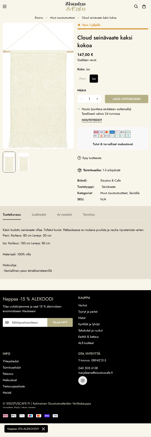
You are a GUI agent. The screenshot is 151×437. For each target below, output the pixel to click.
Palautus (8, 374)
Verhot (82, 305)
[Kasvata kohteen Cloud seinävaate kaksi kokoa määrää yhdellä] (97, 99)
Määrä (81, 90)
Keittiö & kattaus (88, 336)
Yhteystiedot (11, 361)
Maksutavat (10, 380)
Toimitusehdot (12, 367)
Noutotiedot (92, 120)
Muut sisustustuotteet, (114, 193)
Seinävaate (109, 186)
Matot (81, 318)
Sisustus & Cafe (110, 180)
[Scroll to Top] (144, 417)
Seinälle (134, 193)
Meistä (7, 392)
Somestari (32, 407)
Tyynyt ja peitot (87, 311)
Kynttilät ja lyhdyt (89, 324)
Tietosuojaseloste (14, 386)
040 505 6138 (88, 368)
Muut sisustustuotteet (62, 18)
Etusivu (39, 18)
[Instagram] (82, 380)
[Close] (43, 428)
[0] (144, 6)
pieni (83, 79)
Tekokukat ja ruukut (90, 330)
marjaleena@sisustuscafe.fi (95, 372)
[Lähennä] (66, 30)
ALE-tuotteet (86, 343)
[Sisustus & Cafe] (75, 6)
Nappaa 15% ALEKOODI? (23, 428)
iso (95, 79)
